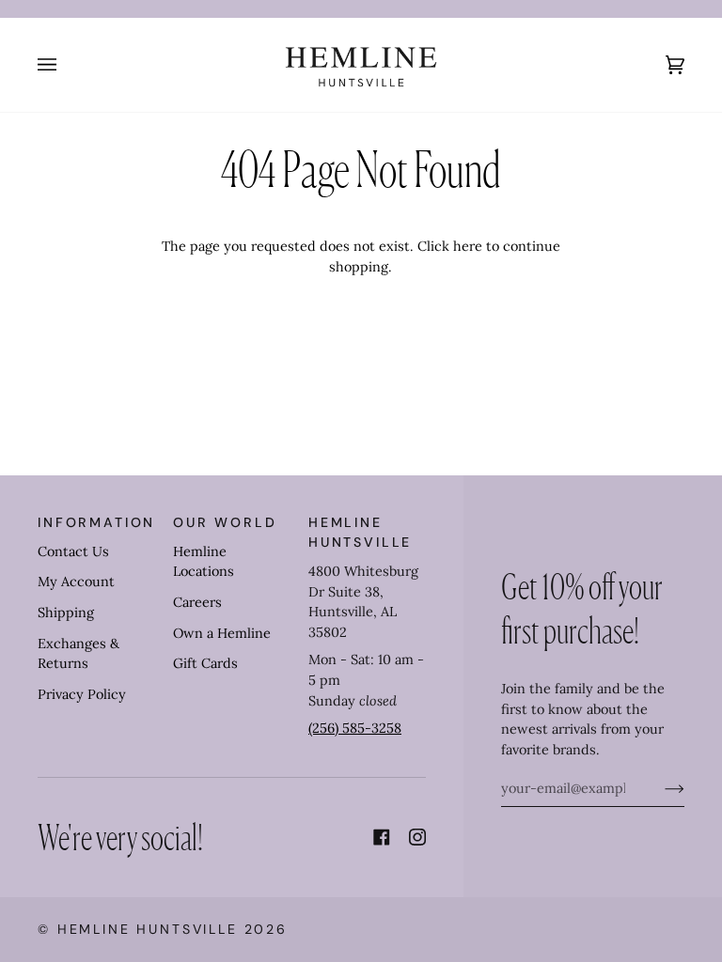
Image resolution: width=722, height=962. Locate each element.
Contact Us (73, 551)
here (467, 246)
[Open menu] (66, 64)
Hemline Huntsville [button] (360, 532)
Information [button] (96, 522)
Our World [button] (225, 522)
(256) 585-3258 (354, 728)
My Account (76, 581)
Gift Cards (205, 663)
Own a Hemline (222, 633)
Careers (197, 602)
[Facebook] (381, 837)
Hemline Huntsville (147, 929)
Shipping (66, 612)
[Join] (659, 788)
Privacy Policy (82, 694)
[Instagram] (417, 837)
